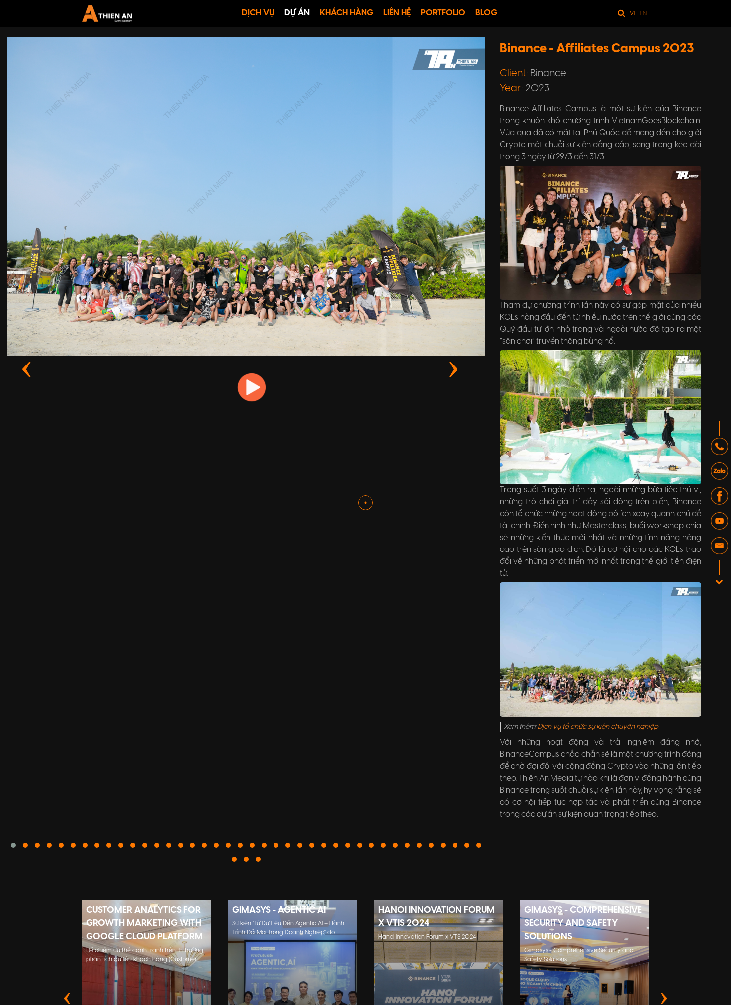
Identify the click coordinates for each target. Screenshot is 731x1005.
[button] (73, 845)
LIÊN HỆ (397, 12)
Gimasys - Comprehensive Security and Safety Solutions (583, 924)
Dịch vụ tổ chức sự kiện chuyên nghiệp (598, 727)
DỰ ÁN (297, 12)
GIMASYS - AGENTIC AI (279, 910)
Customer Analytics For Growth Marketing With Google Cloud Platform (144, 924)
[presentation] (26, 367)
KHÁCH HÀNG (346, 12)
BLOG (486, 12)
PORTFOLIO (443, 12)
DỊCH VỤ (258, 12)
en (643, 13)
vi (632, 13)
